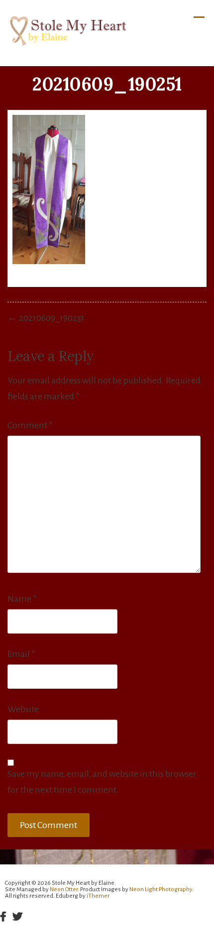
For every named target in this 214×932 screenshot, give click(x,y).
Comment (30, 425)
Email (21, 654)
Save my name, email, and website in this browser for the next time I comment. (102, 782)
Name (22, 599)
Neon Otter (64, 889)
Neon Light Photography (160, 889)
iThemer (98, 896)
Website (23, 709)
